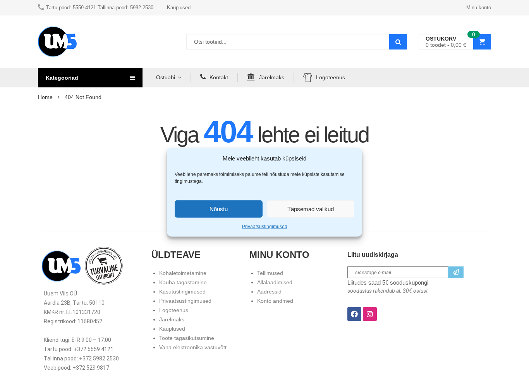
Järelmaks (271, 77)
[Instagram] (370, 314)
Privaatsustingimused (264, 226)
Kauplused (172, 329)
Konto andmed (275, 301)
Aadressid (269, 291)
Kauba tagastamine (183, 282)
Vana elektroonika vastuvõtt (193, 347)
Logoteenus (330, 77)
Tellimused (270, 273)
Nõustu (219, 208)
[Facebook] (354, 314)
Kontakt (219, 77)
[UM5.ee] (57, 41)
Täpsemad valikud (310, 208)
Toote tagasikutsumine (186, 338)
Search (398, 41)
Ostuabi (165, 77)
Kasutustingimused (182, 291)
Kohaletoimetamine (182, 273)
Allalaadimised (274, 282)
